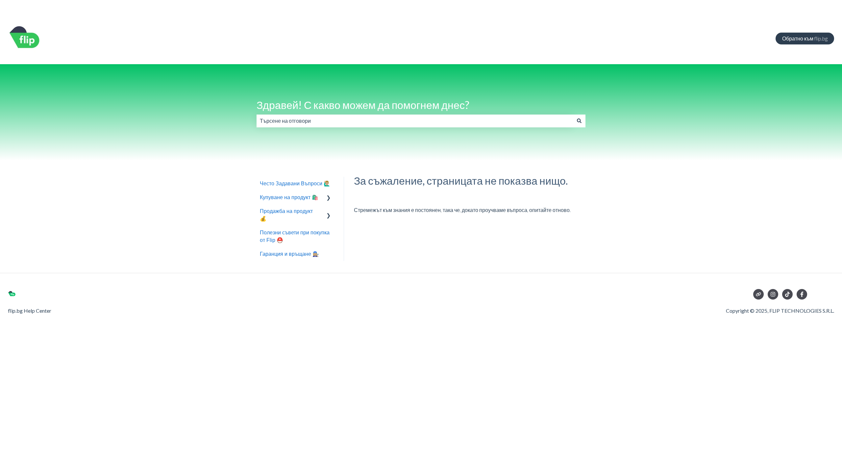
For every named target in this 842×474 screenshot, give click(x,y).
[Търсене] (579, 121)
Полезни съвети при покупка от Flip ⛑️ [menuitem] (295, 236)
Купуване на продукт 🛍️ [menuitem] (289, 197)
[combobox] (415, 121)
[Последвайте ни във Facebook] (802, 294)
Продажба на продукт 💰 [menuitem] (286, 214)
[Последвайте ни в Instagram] (773, 294)
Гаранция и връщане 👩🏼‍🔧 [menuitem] (289, 254)
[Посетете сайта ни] (758, 294)
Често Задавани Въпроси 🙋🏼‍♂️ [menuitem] (295, 183)
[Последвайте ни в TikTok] (787, 294)
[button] (328, 198)
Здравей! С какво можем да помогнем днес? (363, 104)
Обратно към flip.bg (805, 38)
